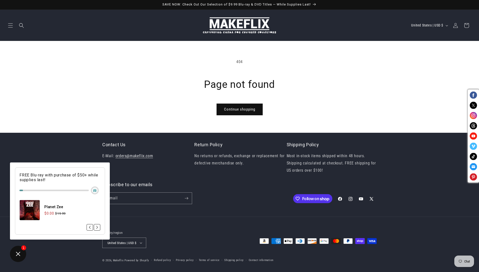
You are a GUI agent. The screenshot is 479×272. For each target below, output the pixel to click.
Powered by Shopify (136, 260)
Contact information (261, 260)
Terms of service (209, 260)
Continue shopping (239, 109)
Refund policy (162, 260)
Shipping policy (234, 260)
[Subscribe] (186, 198)
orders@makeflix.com (134, 155)
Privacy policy (185, 260)
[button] (10, 25)
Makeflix (118, 260)
